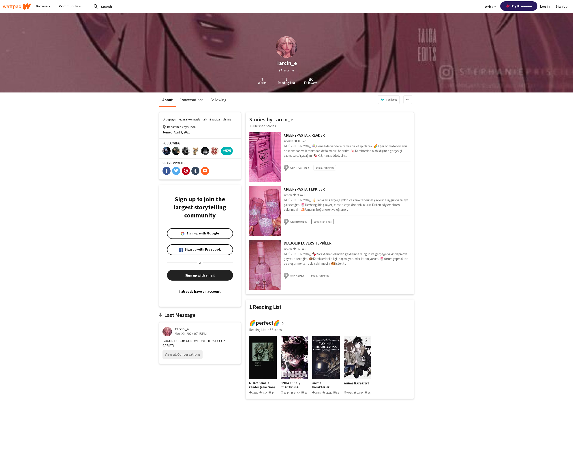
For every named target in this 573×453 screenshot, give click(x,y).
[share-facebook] (166, 171)
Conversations (191, 99)
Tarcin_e (182, 329)
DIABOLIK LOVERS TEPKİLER (307, 243)
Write (489, 6)
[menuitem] (389, 99)
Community (69, 6)
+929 (227, 150)
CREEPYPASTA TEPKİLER (304, 189)
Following (218, 99)
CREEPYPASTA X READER (304, 135)
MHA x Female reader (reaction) (262, 385)
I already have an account (200, 291)
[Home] (17, 6)
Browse (42, 6)
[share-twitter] (176, 171)
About (167, 99)
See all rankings (325, 167)
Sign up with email (200, 275)
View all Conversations (182, 354)
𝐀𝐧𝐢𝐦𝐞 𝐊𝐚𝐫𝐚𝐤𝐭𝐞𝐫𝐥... (357, 383)
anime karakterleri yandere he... (321, 385)
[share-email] (205, 171)
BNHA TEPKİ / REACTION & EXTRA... (290, 385)
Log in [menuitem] (545, 6)
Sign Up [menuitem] (562, 6)
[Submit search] (96, 6)
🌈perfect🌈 (264, 322)
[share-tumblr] (195, 171)
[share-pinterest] (186, 171)
